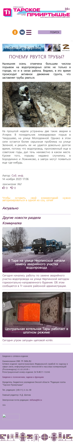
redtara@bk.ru (36, 400)
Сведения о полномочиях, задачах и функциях (23, 377)
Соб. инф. (17, 175)
